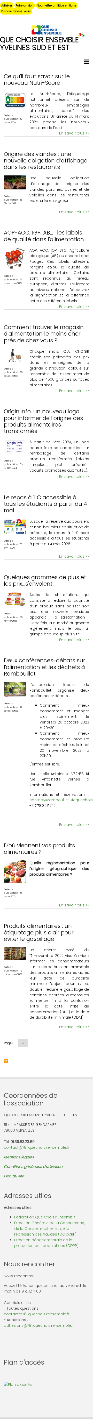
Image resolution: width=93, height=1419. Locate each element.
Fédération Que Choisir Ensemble (45, 1217)
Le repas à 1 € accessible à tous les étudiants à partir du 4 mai (45, 504)
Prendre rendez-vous (16, 11)
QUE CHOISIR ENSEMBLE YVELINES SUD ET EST (39, 44)
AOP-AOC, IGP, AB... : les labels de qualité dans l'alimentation (44, 236)
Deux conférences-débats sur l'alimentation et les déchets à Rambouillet (44, 667)
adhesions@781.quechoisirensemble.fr (39, 1325)
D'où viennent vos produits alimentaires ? (39, 849)
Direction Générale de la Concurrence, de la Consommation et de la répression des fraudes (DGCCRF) (49, 1228)
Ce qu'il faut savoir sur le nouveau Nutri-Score (37, 80)
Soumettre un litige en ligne (56, 5)
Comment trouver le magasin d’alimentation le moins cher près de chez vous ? (44, 333)
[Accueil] (46, 30)
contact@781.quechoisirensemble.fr (36, 1147)
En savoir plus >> (74, 133)
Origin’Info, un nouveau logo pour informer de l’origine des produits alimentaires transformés (43, 421)
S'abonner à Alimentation (6, 1061)
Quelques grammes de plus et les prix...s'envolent (45, 580)
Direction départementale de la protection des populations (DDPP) (46, 1242)
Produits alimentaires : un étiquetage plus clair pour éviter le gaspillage (39, 932)
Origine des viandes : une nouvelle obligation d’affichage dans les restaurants (45, 160)
